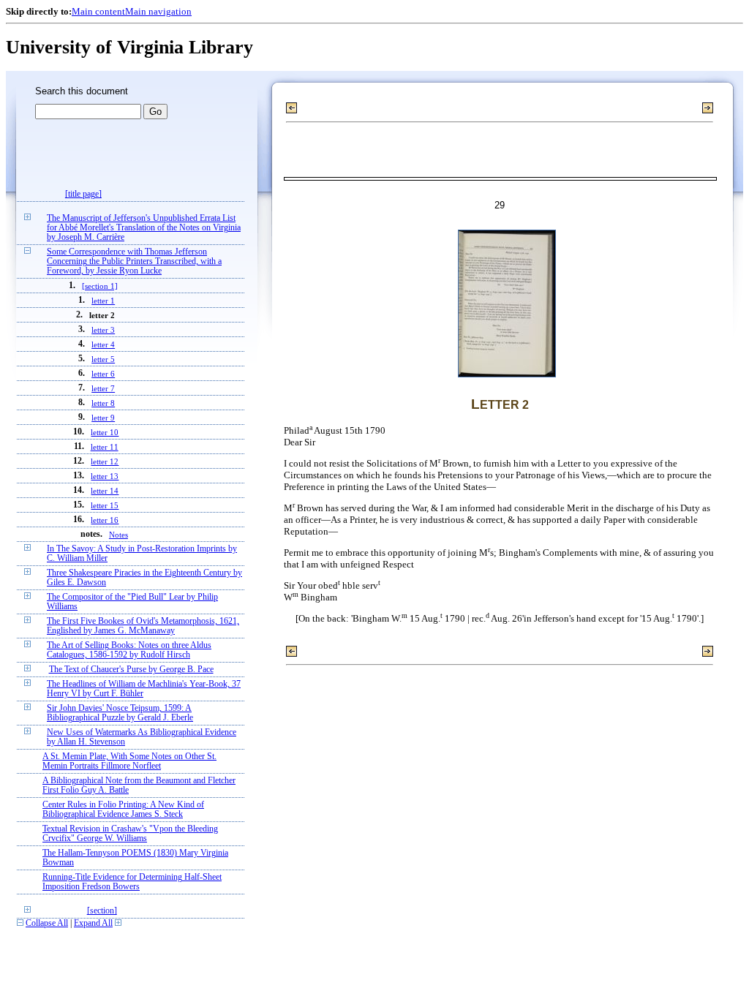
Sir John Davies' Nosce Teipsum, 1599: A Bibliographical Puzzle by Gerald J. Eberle (120, 713)
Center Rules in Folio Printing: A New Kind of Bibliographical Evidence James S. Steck (123, 809)
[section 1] (100, 286)
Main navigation (158, 11)
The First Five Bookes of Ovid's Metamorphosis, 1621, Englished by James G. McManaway (143, 626)
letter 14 (104, 490)
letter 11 (104, 446)
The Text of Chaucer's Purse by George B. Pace (131, 669)
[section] (102, 911)
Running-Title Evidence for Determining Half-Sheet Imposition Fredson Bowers (132, 881)
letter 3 (103, 329)
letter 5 (103, 359)
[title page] (83, 194)
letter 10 (104, 432)
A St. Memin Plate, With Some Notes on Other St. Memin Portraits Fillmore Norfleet (129, 761)
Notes (118, 534)
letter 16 (104, 520)
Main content (98, 11)
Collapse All (47, 923)
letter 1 (103, 300)
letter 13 (104, 476)
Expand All (93, 923)
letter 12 (104, 461)
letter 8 (103, 403)
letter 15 (104, 505)
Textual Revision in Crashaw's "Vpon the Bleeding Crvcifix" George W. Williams (130, 833)
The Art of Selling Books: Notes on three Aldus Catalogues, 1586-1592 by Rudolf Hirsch (129, 650)
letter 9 (103, 417)
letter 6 (103, 373)
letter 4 (103, 344)
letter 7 (103, 388)
